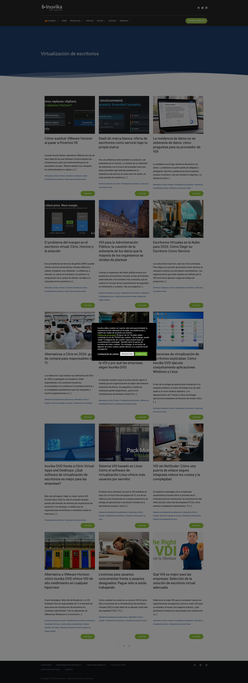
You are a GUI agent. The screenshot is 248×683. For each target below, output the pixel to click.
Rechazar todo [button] (127, 354)
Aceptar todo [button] (141, 354)
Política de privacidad (106, 335)
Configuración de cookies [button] (108, 354)
